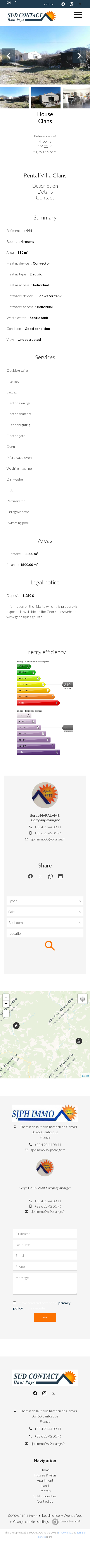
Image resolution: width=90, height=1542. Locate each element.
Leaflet (85, 1075)
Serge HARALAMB (45, 815)
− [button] (6, 1003)
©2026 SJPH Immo (23, 1515)
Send (45, 1317)
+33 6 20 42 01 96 (48, 833)
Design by (70, 1521)
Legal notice (51, 1515)
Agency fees (73, 1515)
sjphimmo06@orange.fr (48, 839)
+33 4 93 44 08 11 (48, 827)
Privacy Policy (65, 1532)
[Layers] (82, 999)
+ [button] (6, 997)
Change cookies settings (31, 1521)
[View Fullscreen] (6, 1013)
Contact (45, 197)
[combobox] (45, 900)
